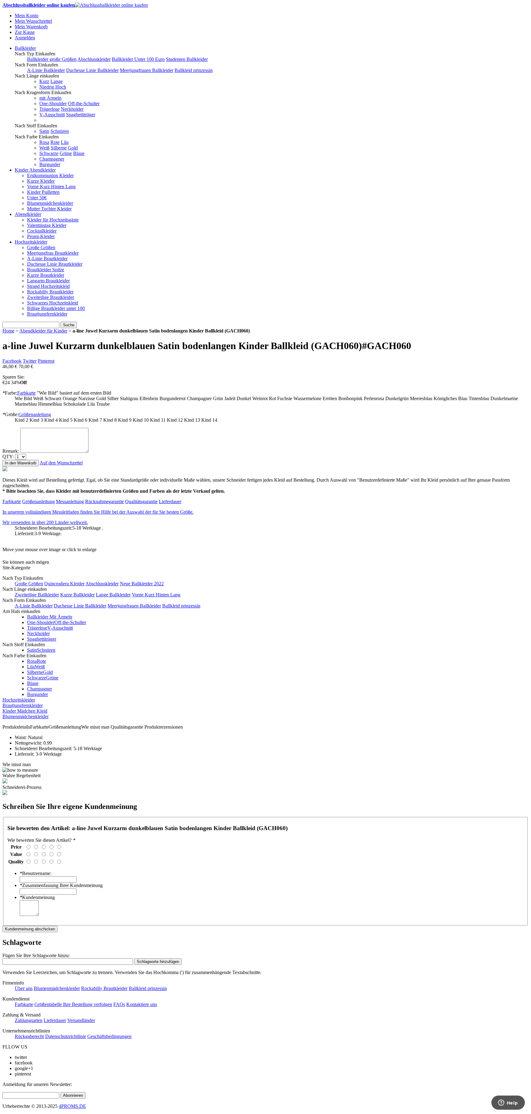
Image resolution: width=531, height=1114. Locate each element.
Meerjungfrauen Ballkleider (146, 70)
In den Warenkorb (20, 463)
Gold (73, 147)
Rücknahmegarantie (104, 501)
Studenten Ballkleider (187, 59)
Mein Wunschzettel (33, 21)
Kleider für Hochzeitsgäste (53, 219)
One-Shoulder (53, 103)
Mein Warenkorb (31, 26)
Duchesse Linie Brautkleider (54, 264)
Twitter (30, 361)
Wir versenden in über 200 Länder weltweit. (45, 522)
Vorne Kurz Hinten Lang (51, 186)
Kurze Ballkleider (77, 594)
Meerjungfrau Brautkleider (53, 253)
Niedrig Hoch (52, 87)
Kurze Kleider (41, 181)
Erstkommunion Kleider (50, 175)
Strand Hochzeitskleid (48, 286)
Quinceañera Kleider (64, 583)
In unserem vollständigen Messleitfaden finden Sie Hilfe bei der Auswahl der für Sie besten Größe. (98, 512)
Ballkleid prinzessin (194, 70)
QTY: (8, 456)
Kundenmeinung (37, 897)
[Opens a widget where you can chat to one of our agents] (508, 1103)
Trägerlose (49, 109)
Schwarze (48, 153)
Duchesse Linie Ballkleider (92, 70)
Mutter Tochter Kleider (49, 208)
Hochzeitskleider (31, 242)
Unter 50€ (37, 197)
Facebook (12, 361)
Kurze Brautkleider (45, 275)
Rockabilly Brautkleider (50, 291)
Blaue (79, 153)
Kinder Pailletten (43, 192)
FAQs (119, 1004)
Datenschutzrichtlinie (65, 1036)
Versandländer (81, 1020)
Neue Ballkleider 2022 (142, 583)
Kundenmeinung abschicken (30, 929)
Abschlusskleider (94, 59)
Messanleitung (70, 501)
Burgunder (49, 164)
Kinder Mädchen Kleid (24, 711)
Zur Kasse (25, 32)
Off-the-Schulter (84, 103)
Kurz (44, 81)
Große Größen (41, 247)
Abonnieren (73, 1095)
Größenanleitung (34, 414)
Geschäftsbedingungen (109, 1036)
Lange (56, 81)
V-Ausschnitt (52, 114)
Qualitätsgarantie (141, 501)
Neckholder (72, 109)
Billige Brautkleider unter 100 (56, 308)
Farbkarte (26, 393)
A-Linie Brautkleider (47, 258)
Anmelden (25, 37)
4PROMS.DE (72, 1106)
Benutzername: (35, 873)
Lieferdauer (170, 501)
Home (8, 330)
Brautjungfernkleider (47, 313)
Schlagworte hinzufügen (158, 961)
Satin (44, 131)
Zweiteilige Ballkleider (37, 594)
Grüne (66, 153)
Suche (68, 325)
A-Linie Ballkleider (46, 70)
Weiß (44, 147)
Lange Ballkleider (113, 594)
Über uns (24, 988)
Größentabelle (48, 1004)
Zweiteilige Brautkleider (50, 297)
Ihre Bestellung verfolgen (87, 1004)
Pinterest (46, 361)
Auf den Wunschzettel (61, 462)
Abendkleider (28, 214)
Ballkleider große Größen (52, 59)
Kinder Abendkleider (35, 170)
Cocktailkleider (42, 230)
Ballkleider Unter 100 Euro (138, 59)
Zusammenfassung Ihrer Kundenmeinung (61, 885)
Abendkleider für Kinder (43, 330)
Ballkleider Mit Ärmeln (49, 616)
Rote (55, 142)
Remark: (10, 451)
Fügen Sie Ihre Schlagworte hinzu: (36, 955)
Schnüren (59, 131)
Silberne (59, 147)
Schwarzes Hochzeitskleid (52, 302)
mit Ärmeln (50, 98)
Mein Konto (26, 15)
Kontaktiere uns (141, 1004)
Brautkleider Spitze (45, 269)
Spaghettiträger (80, 114)
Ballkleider (25, 48)
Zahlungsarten (28, 1020)
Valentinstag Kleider (46, 225)
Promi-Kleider (41, 236)
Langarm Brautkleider (48, 280)
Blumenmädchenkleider (50, 203)
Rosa (44, 142)
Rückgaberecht (29, 1036)
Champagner (51, 158)
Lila (65, 142)
